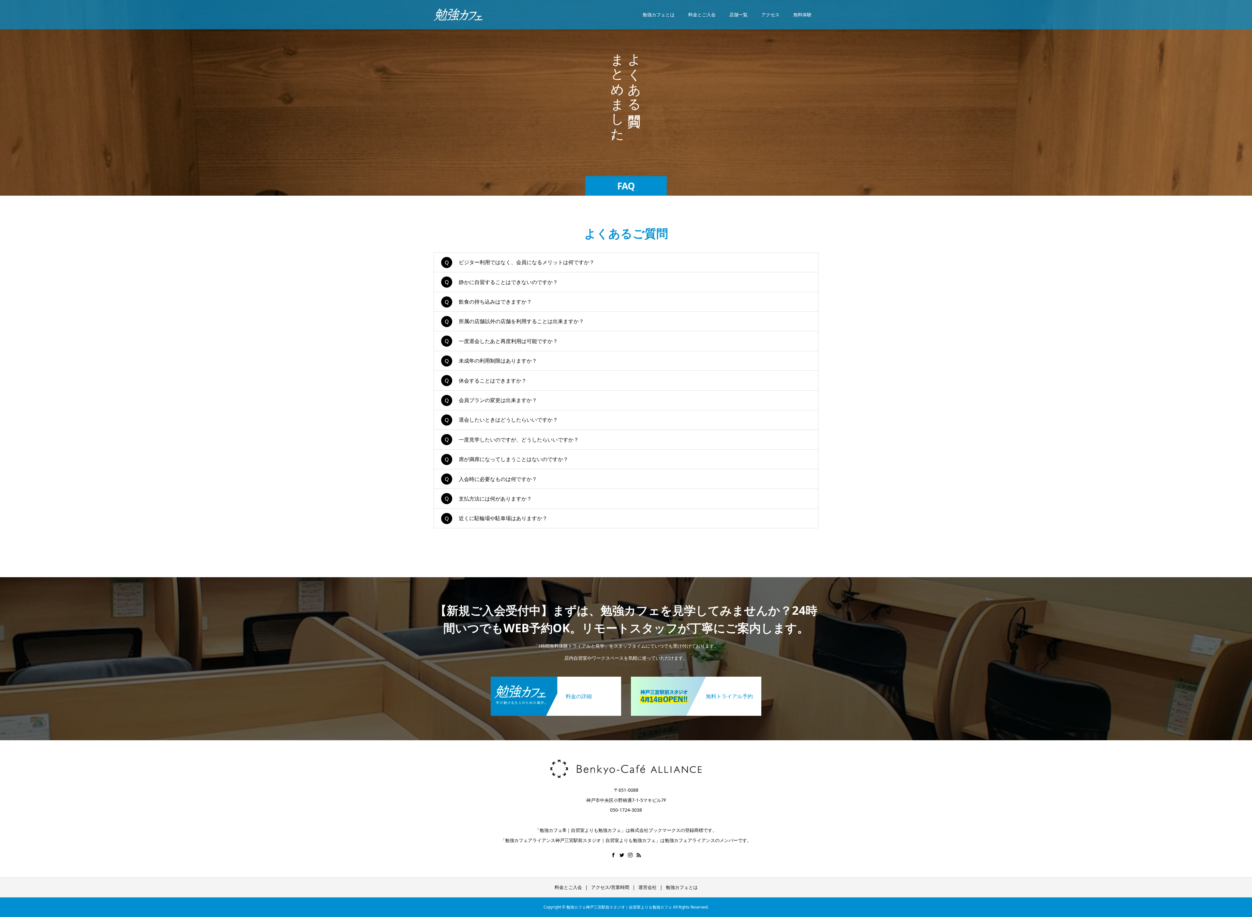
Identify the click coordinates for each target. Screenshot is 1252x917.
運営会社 (647, 887)
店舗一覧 (738, 14)
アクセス (770, 14)
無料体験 (802, 14)
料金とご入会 (702, 14)
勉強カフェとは (659, 14)
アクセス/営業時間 (610, 887)
